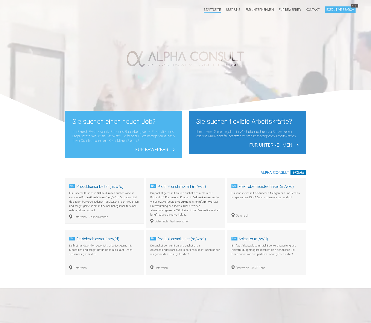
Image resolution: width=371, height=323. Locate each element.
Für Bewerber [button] (151, 149)
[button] (212, 9)
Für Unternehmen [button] (270, 145)
